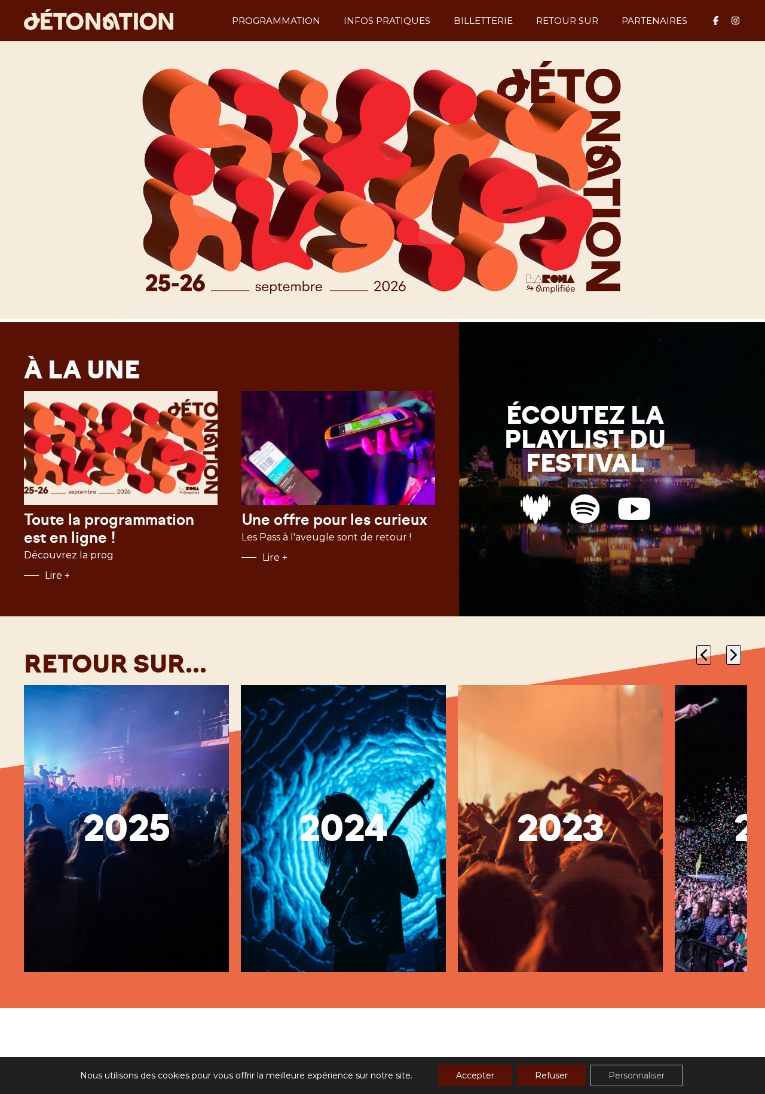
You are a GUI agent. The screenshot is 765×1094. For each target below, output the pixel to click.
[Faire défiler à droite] (733, 655)
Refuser (551, 1075)
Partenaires (654, 20)
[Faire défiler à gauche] (703, 655)
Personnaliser (636, 1075)
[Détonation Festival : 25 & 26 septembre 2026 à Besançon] (98, 20)
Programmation (276, 20)
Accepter (475, 1075)
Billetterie (483, 20)
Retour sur (567, 20)
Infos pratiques (387, 20)
